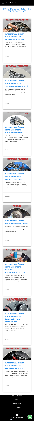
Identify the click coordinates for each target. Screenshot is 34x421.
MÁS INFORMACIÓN (23, 61)
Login (17, 399)
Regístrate (17, 403)
